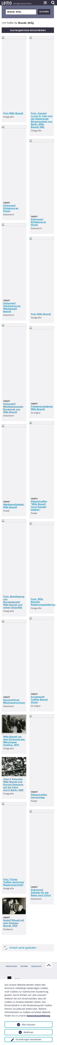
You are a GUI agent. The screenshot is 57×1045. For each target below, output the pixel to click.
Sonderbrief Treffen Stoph (39, 699)
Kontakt (24, 966)
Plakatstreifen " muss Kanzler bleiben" (39, 505)
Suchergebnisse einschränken (28, 30)
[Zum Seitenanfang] (49, 965)
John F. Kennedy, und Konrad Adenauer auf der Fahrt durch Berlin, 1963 (13, 785)
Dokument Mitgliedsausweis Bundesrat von (13, 408)
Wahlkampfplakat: (13, 506)
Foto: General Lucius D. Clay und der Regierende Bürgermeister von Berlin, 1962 (41, 120)
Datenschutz (11, 966)
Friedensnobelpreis (42, 408)
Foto (13, 113)
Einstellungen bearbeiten (28, 1039)
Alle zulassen (28, 1024)
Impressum (36, 966)
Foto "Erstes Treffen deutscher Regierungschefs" (13, 882)
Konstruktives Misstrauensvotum (14, 701)
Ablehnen (28, 1032)
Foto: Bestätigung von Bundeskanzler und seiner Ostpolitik (13, 602)
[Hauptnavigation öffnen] (45, 2)
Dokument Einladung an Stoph (10, 208)
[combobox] (20, 12)
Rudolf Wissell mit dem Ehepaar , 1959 (13, 923)
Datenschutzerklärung (38, 1015)
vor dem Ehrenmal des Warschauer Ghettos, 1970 (14, 740)
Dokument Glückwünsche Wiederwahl (11, 307)
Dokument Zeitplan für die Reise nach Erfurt (41, 892)
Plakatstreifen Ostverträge (39, 796)
